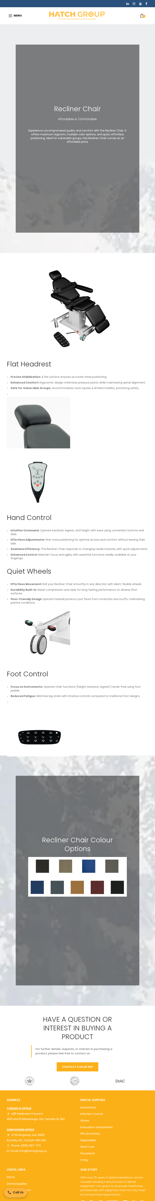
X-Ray (84, 1160)
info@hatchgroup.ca (33, 1151)
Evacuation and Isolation (96, 1127)
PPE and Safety (90, 1134)
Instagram (134, 3)
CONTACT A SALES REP (77, 1067)
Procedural (87, 1153)
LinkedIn (127, 3)
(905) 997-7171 (31, 1145)
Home (11, 1177)
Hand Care (87, 1147)
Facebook (146, 3)
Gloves (84, 1120)
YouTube (140, 3)
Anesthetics (88, 1107)
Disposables (88, 1140)
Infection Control (91, 1114)
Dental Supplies (17, 1184)
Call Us (15, 1192)
